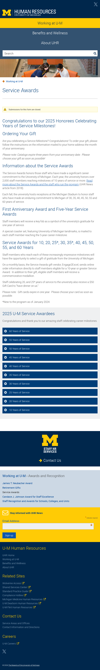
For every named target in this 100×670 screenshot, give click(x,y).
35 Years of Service (19, 375)
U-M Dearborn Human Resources (20, 603)
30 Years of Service (19, 383)
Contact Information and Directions (21, 627)
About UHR (50, 42)
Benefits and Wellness (50, 32)
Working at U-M (50, 23)
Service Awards (10, 492)
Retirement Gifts (11, 487)
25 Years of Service (19, 392)
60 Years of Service (19, 331)
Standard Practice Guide (15, 591)
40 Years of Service (19, 366)
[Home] (50, 13)
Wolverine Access (11, 583)
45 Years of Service (19, 357)
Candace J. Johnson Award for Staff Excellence (28, 496)
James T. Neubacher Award (17, 483)
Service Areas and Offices (16, 623)
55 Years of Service (19, 340)
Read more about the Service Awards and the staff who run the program (47, 182)
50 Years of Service (19, 348)
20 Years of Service (19, 401)
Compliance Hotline (12, 595)
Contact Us (52, 460)
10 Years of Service (19, 410)
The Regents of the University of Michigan (24, 665)
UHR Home (8, 555)
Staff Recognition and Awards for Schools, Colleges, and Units (35, 501)
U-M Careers (9, 643)
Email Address (47, 521)
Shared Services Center (14, 587)
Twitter (96, 5)
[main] (50, 190)
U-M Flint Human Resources (17, 607)
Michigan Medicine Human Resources (22, 599)
